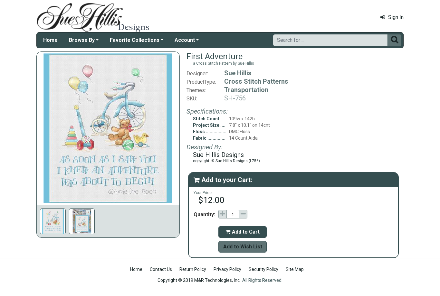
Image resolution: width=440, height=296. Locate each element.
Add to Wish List (242, 247)
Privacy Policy (227, 269)
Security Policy (263, 269)
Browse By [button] (82, 40)
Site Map (295, 269)
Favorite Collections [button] (134, 40)
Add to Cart (242, 232)
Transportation (246, 90)
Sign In (396, 17)
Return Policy (192, 269)
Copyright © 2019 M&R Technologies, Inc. (199, 280)
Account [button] (185, 40)
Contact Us (161, 269)
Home (50, 40)
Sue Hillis (238, 73)
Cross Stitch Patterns (256, 81)
